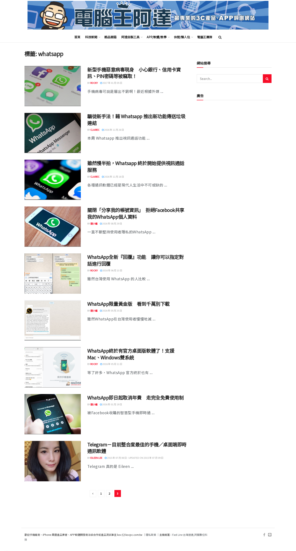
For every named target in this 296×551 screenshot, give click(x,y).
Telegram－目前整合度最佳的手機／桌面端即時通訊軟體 (137, 447)
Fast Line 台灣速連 (183, 534)
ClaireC (94, 129)
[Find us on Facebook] (264, 534)
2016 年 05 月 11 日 (112, 364)
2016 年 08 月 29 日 (112, 223)
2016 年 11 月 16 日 (114, 176)
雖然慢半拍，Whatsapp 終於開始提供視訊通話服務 (135, 166)
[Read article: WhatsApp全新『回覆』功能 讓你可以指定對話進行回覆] (52, 273)
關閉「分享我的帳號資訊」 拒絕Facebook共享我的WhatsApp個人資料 (135, 213)
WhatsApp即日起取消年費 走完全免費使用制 (135, 397)
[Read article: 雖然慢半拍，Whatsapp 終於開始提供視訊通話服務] (52, 180)
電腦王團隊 (204, 37)
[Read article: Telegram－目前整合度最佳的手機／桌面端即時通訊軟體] (52, 461)
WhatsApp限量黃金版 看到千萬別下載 (128, 303)
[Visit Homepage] (148, 15)
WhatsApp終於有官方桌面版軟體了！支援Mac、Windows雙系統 (130, 354)
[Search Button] (220, 36)
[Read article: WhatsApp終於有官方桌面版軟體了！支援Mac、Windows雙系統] (52, 367)
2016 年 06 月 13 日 (112, 270)
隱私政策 (151, 534)
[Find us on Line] (270, 534)
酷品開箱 (110, 37)
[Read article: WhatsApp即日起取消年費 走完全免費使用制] (52, 414)
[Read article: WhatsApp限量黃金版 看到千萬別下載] (52, 320)
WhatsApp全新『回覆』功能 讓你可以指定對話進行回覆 (135, 260)
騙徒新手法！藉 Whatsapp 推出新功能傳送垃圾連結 (136, 119)
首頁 (77, 37)
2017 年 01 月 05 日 (112, 82)
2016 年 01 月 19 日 (112, 404)
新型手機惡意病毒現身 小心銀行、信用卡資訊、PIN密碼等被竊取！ (134, 72)
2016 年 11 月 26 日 (114, 129)
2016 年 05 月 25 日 (112, 310)
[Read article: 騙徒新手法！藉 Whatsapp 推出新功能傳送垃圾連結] (52, 133)
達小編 (94, 223)
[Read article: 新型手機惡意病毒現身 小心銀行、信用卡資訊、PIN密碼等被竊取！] (52, 86)
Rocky (94, 82)
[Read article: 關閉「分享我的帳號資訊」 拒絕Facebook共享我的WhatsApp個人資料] (52, 226)
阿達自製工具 (130, 37)
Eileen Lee (96, 457)
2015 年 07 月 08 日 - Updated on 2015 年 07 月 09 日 (135, 457)
